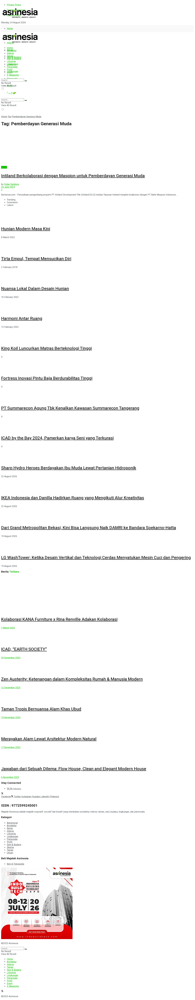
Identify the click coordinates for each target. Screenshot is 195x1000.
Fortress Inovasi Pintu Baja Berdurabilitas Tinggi (46, 378)
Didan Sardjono (11, 184)
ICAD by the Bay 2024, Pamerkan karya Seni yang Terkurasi (57, 437)
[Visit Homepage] (20, 18)
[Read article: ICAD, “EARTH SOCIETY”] (97, 635)
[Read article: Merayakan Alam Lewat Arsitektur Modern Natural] (97, 725)
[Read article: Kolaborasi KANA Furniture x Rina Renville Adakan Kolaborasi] (97, 594)
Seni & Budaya (14, 57)
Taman (10, 56)
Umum (10, 852)
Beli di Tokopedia (15, 864)
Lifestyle (11, 61)
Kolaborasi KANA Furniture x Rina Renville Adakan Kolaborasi (59, 619)
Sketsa (10, 847)
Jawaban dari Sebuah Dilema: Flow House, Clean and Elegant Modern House (73, 768)
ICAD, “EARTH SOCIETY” (24, 649)
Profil (9, 69)
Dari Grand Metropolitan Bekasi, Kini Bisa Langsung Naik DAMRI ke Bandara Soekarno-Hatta (88, 527)
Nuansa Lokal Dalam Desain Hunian (35, 288)
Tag (9, 116)
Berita (4, 167)
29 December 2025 (10, 657)
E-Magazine (13, 75)
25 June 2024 (8, 187)
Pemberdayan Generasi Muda (26, 116)
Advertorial (12, 823)
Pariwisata (12, 66)
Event (9, 72)
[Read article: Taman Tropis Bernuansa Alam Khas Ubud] (97, 695)
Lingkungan (12, 71)
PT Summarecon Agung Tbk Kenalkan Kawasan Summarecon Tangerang (70, 408)
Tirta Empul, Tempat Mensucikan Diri (36, 258)
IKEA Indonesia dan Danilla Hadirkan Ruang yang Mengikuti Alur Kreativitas (72, 497)
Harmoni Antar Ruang (21, 318)
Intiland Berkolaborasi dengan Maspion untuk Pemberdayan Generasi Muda (73, 175)
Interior (10, 53)
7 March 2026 (8, 627)
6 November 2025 (10, 777)
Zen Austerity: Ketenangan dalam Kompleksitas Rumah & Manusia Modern (72, 679)
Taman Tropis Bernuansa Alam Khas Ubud (41, 708)
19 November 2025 (10, 717)
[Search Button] (26, 80)
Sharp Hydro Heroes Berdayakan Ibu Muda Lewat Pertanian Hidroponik (68, 467)
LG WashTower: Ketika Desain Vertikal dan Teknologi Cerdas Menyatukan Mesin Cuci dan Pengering (96, 557)
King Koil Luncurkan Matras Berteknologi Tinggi (46, 348)
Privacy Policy (14, 4)
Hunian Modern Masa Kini (25, 228)
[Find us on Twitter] (2, 27)
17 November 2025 (10, 747)
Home (10, 28)
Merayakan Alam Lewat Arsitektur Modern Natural (49, 738)
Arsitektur (12, 50)
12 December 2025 (10, 687)
